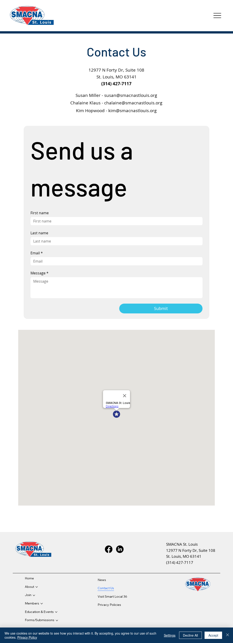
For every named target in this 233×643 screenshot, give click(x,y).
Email (36, 253)
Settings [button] (169, 635)
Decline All (190, 635)
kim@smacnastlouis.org (132, 110)
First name (39, 213)
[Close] (227, 635)
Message (39, 273)
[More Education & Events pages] (56, 612)
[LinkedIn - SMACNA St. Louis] (120, 549)
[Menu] (217, 16)
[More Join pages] (34, 595)
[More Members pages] (42, 603)
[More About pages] (36, 587)
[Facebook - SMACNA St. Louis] (108, 549)
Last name (39, 233)
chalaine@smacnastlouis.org (133, 103)
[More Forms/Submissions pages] (57, 620)
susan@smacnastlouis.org (130, 95)
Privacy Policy (27, 637)
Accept (213, 635)
